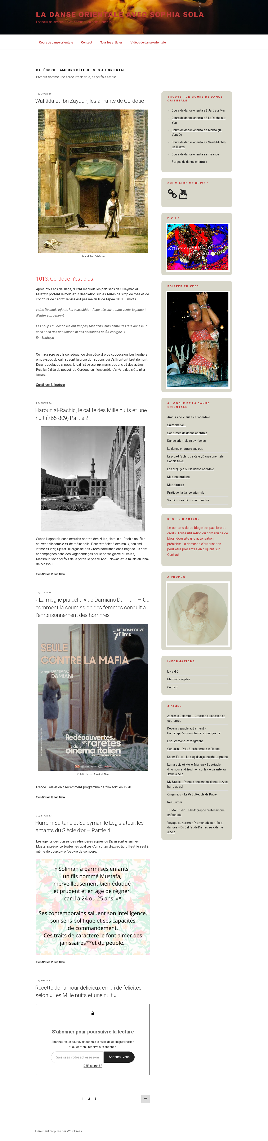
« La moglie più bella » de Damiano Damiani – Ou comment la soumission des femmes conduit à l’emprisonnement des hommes (92, 607)
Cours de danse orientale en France (195, 154)
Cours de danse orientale (56, 42)
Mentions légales (178, 679)
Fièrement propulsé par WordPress (58, 1131)
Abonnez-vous (119, 1057)
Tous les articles (111, 42)
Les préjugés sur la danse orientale (190, 469)
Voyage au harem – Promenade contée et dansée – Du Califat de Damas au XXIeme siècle (195, 827)
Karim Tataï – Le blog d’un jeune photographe (197, 756)
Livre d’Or (173, 671)
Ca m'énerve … (176, 425)
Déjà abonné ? (93, 1065)
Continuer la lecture (50, 385)
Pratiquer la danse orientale (185, 492)
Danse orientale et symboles (186, 440)
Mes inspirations (178, 476)
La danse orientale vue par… (185, 448)
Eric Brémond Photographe (185, 741)
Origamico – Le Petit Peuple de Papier (192, 794)
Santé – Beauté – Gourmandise (188, 500)
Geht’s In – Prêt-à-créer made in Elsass (193, 749)
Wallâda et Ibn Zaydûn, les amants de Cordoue (89, 101)
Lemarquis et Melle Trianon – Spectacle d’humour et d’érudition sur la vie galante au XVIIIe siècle (196, 769)
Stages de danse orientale (189, 161)
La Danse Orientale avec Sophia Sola (120, 14)
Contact (86, 42)
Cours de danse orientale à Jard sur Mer (198, 110)
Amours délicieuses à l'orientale (188, 417)
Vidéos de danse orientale (148, 42)
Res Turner (174, 802)
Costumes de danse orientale (187, 433)
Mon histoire (175, 484)
